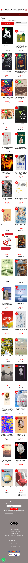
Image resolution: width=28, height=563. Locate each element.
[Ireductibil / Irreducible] (7, 241)
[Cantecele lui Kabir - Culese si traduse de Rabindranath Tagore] (20, 35)
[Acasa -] (14, 10)
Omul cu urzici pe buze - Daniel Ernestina (7, 225)
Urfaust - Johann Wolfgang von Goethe (20, 251)
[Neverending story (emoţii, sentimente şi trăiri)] (20, 87)
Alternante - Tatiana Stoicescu (21, 487)
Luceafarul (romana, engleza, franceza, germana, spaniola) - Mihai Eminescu (7, 409)
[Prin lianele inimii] (20, 114)
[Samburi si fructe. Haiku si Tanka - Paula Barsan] (7, 424)
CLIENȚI (13, 543)
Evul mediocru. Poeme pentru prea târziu (7, 98)
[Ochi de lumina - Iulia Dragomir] (7, 477)
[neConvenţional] (7, 61)
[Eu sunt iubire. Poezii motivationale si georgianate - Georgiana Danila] (20, 138)
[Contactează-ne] (19, 14)
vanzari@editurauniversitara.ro (15, 535)
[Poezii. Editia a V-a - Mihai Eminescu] (20, 424)
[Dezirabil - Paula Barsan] (20, 372)
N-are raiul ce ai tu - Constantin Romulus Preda (7, 147)
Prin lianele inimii (21, 123)
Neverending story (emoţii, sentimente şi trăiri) (20, 98)
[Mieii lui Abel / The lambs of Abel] (20, 346)
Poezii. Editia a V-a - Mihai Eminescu (21, 435)
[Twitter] (14, 523)
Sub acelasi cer (21, 303)
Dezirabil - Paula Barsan (21, 381)
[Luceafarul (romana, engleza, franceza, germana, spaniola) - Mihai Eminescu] (7, 398)
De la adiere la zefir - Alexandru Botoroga (7, 304)
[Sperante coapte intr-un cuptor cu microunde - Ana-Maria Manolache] (20, 319)
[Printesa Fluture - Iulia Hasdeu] (20, 215)
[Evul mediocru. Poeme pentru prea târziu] (7, 87)
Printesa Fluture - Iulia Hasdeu (20, 225)
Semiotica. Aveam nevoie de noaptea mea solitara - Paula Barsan (21, 461)
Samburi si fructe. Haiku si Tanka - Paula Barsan (7, 435)
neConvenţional (7, 71)
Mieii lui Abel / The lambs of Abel (21, 356)
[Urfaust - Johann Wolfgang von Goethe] (20, 241)
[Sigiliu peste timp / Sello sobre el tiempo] (20, 61)
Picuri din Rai (7, 277)
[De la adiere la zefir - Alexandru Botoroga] (7, 293)
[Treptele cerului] (7, 114)
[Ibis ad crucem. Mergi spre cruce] (7, 162)
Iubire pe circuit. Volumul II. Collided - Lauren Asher (21, 173)
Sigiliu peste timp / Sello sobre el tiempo (21, 72)
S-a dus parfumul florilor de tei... (7, 356)
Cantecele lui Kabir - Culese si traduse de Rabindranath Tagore (20, 46)
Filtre (8, 23)
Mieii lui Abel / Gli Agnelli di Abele (21, 199)
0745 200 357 (14, 533)
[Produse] (2, 15)
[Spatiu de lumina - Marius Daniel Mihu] (20, 398)
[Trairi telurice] (7, 372)
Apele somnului (21, 277)
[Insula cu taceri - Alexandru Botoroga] (7, 450)
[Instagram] (16, 523)
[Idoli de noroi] (7, 35)
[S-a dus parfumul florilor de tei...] (7, 346)
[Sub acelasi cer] (20, 293)
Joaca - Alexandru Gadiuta (7, 199)
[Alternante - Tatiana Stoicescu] (20, 477)
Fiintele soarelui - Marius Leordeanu (7, 330)
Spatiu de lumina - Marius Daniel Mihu (20, 409)
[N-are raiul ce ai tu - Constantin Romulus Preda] (7, 138)
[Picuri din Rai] (7, 267)
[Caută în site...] (26, 14)
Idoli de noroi (7, 45)
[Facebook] (11, 523)
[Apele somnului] (20, 267)
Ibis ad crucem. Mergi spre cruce (7, 173)
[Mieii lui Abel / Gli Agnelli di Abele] (20, 188)
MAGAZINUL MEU (13, 540)
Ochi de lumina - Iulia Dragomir (7, 487)
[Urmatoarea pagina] (25, 495)
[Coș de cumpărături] (23, 14)
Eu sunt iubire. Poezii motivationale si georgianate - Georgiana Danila (21, 147)
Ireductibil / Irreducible (7, 250)
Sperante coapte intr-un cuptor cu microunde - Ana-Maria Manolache (21, 330)
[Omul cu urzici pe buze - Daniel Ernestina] (7, 215)
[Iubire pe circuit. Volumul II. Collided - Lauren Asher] (20, 162)
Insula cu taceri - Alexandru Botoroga (7, 461)
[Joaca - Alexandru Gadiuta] (7, 188)
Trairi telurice (7, 381)
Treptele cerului (7, 123)
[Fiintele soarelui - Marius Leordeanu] (7, 319)
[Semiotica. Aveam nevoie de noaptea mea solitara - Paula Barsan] (20, 450)
